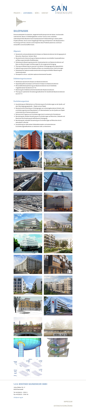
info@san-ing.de (18, 397)
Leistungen (27, 13)
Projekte (17, 13)
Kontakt (45, 13)
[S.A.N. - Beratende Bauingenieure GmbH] (62, 7)
